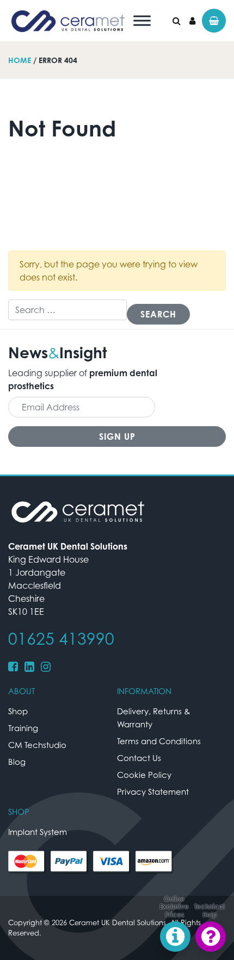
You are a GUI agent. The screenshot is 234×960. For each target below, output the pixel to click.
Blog (17, 761)
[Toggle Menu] (142, 20)
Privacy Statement (153, 791)
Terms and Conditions (159, 741)
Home (19, 60)
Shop (18, 711)
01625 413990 (61, 639)
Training (23, 728)
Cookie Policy (144, 775)
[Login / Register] (192, 20)
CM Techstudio (37, 745)
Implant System (37, 832)
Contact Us (139, 758)
